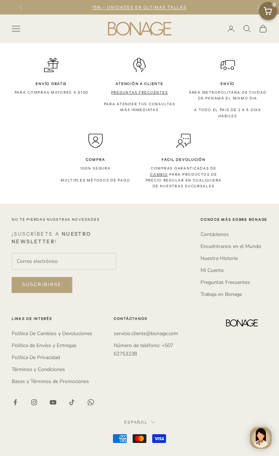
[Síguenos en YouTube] (53, 402)
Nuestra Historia (219, 258)
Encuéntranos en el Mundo (231, 246)
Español (136, 422)
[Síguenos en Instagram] (34, 402)
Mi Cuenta (212, 270)
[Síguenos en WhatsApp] (90, 402)
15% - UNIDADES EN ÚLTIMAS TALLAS (139, 7)
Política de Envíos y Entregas (44, 345)
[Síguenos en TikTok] (72, 402)
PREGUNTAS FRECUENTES (139, 92)
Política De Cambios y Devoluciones (52, 333)
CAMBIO (159, 174)
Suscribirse (42, 284)
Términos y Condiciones (38, 369)
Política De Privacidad (36, 357)
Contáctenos (215, 234)
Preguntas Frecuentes (225, 282)
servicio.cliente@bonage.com (146, 333)
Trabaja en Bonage (221, 294)
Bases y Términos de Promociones (50, 381)
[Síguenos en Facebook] (15, 402)
